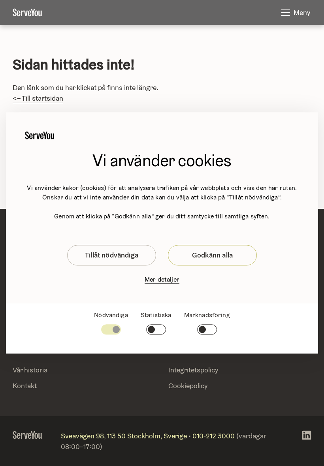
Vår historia (30, 369)
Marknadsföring (207, 315)
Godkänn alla (212, 254)
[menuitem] (34, 12)
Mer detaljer (162, 279)
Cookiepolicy (187, 385)
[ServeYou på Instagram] (306, 441)
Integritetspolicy (193, 369)
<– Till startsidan (38, 98)
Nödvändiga (111, 315)
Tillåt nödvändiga (111, 254)
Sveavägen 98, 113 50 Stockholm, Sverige (124, 435)
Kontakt (25, 385)
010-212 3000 (213, 435)
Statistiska (156, 315)
